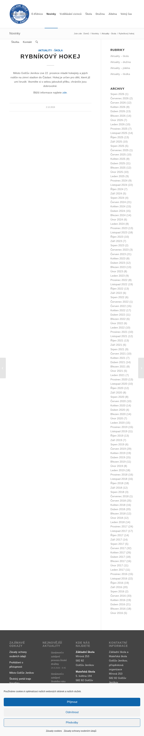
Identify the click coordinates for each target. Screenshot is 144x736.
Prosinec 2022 (119, 279)
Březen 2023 (118, 267)
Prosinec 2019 (119, 426)
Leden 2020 (117, 422)
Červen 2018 (118, 500)
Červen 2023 (118, 254)
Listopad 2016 (118, 578)
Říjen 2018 (116, 483)
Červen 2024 (118, 202)
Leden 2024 (117, 223)
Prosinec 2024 (119, 180)
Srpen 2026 (117, 94)
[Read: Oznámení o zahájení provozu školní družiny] (46, 654)
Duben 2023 (117, 262)
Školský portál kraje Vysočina (20, 680)
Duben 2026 (117, 111)
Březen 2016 (118, 608)
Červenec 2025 (119, 150)
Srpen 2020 (117, 396)
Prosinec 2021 (119, 331)
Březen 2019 (118, 461)
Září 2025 (116, 141)
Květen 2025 (117, 158)
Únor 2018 (116, 517)
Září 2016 (116, 587)
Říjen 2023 (116, 236)
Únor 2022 (116, 323)
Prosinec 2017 (119, 526)
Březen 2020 (118, 414)
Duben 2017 (117, 556)
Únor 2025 (116, 171)
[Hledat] (37, 42)
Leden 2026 (117, 124)
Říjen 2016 (116, 582)
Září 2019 (116, 440)
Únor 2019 (116, 465)
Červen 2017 (118, 548)
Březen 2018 (118, 513)
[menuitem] (19, 14)
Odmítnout (72, 712)
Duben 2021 (117, 362)
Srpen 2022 (117, 297)
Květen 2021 (117, 357)
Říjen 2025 (116, 137)
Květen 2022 (117, 310)
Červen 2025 (118, 154)
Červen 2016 (118, 595)
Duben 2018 (117, 509)
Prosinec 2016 (119, 574)
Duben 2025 (117, 163)
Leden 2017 (117, 569)
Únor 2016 (116, 612)
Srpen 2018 (117, 491)
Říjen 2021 (116, 340)
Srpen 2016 (117, 591)
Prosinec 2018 (119, 474)
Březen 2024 (118, 215)
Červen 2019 (118, 448)
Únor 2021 (116, 370)
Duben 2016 (117, 604)
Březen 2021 (118, 366)
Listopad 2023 (118, 232)
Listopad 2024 (118, 184)
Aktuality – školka (120, 74)
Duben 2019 (117, 457)
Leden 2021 (117, 375)
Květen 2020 (117, 405)
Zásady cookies (54, 731)
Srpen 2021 (117, 349)
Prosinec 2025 (119, 128)
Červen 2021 (118, 353)
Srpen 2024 (117, 197)
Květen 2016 (117, 600)
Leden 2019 (117, 470)
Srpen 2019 (117, 444)
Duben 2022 (117, 314)
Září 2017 (116, 539)
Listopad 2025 (118, 132)
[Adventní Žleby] (3, 368)
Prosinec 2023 (119, 228)
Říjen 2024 (116, 189)
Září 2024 (116, 193)
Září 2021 (116, 344)
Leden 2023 (117, 275)
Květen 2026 (117, 106)
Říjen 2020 (116, 388)
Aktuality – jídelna (120, 68)
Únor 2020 (116, 418)
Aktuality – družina (120, 62)
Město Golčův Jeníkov (21, 672)
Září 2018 (116, 487)
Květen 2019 (117, 453)
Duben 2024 (117, 210)
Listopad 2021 (118, 336)
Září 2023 (116, 241)
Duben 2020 (117, 409)
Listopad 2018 (118, 478)
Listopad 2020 (118, 383)
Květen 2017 (117, 552)
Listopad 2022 (118, 284)
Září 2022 (116, 292)
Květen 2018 (117, 504)
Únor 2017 (116, 565)
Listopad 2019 (118, 431)
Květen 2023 (117, 258)
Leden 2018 (117, 522)
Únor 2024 (116, 219)
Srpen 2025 (117, 145)
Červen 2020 (118, 401)
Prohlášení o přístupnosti (16, 664)
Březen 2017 (118, 561)
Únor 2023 (116, 271)
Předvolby (72, 722)
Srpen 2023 (117, 245)
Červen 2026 (118, 102)
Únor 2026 (116, 120)
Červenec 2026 (119, 98)
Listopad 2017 (118, 530)
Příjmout (72, 701)
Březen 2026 (118, 115)
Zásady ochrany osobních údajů (80, 731)
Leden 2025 (117, 176)
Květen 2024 (117, 206)
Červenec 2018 (119, 496)
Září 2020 (116, 392)
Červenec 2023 (119, 249)
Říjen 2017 (116, 535)
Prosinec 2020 (119, 379)
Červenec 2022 (119, 301)
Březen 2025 (118, 167)
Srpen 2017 (117, 543)
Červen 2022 (118, 306)
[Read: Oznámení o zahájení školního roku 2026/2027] (46, 676)
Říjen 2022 (116, 288)
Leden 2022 (117, 327)
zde (64, 92)
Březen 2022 (118, 318)
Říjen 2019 (116, 435)
